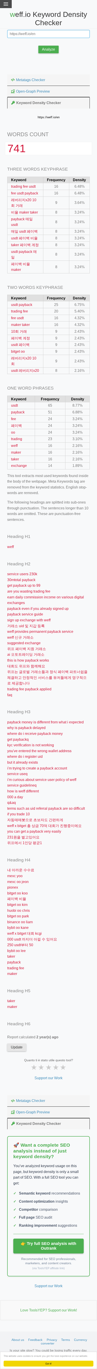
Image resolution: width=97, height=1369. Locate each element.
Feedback (35, 1340)
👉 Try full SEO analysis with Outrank (48, 1246)
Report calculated (32, 1037)
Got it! (48, 1363)
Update (17, 1047)
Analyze (48, 49)
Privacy (52, 1340)
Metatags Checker (30, 80)
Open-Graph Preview (33, 91)
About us (18, 1340)
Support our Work (48, 1078)
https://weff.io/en (49, 117)
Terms (65, 1340)
